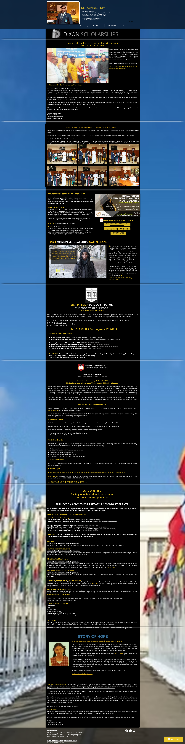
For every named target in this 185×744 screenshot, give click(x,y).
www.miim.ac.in (131, 394)
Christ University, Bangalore (55, 130)
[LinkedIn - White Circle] (130, 730)
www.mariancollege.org (55, 390)
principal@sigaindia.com (74, 324)
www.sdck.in (52, 392)
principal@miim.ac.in (104, 472)
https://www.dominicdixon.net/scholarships (123, 63)
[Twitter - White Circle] (134, 730)
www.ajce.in (104, 390)
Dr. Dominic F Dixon (94, 7)
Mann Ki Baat (119, 654)
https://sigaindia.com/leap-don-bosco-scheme (116, 316)
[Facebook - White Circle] (126, 730)
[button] (106, 81)
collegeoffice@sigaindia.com (72, 567)
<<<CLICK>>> (111, 567)
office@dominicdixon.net (93, 585)
